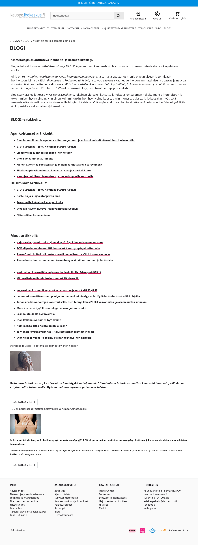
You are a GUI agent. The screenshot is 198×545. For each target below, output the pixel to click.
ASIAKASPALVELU (65, 485)
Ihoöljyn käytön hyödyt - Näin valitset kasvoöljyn (47, 208)
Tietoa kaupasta (63, 515)
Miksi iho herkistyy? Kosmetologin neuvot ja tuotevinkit (51, 308)
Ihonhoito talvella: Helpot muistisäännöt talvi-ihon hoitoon (54, 337)
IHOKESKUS (151, 485)
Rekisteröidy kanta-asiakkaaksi (28, 511)
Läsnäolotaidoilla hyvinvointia (36, 314)
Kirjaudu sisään (138, 18)
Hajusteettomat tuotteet (113, 501)
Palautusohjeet (63, 504)
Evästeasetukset (178, 530)
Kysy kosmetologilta (66, 497)
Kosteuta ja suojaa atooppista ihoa (38, 196)
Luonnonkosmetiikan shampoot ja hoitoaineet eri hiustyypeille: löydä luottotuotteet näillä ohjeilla (78, 296)
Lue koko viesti (24, 402)
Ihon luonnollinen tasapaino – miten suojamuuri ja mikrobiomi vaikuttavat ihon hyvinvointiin (76, 140)
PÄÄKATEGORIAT (109, 485)
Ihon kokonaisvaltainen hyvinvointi (39, 320)
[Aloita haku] (119, 15)
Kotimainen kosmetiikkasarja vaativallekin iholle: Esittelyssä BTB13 (59, 272)
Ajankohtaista (62, 494)
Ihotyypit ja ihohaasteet (113, 497)
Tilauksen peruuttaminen (24, 501)
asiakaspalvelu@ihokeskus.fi (160, 501)
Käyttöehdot (17, 490)
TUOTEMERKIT (55, 28)
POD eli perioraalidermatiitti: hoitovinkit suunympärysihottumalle (58, 248)
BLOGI (167, 28)
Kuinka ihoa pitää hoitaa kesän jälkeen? (42, 326)
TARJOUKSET (145, 28)
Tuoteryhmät (106, 490)
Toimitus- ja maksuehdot (24, 497)
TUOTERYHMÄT (36, 28)
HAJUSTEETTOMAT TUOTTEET (119, 28)
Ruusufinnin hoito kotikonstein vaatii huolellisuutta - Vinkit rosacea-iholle (63, 254)
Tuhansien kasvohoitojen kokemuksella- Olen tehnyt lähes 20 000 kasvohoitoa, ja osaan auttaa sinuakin (82, 302)
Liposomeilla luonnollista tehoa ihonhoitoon (44, 152)
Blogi (57, 511)
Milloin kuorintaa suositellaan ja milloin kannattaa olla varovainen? (59, 164)
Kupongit (59, 508)
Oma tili (157, 18)
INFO (158, 28)
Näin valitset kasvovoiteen (33, 215)
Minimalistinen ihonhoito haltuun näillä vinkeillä (48, 278)
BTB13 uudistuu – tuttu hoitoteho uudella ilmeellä (46, 146)
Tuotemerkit (106, 494)
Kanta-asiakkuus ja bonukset (71, 501)
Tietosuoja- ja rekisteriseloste (27, 494)
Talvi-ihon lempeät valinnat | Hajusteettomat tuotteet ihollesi (55, 331)
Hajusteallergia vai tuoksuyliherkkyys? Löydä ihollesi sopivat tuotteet (60, 242)
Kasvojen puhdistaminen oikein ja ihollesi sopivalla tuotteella (55, 176)
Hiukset (103, 504)
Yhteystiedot (17, 504)
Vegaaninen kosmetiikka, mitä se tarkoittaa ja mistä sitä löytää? (57, 290)
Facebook (149, 504)
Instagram (150, 508)
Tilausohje (16, 508)
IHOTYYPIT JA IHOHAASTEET (83, 28)
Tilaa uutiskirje (18, 515)
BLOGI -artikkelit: (26, 119)
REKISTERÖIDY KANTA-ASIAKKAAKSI (99, 3)
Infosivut (59, 490)
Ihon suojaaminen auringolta (35, 158)
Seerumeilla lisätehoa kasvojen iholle (40, 202)
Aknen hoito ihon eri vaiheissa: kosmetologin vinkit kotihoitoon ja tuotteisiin (65, 260)
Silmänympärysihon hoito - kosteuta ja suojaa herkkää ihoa (54, 170)
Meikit (102, 508)
